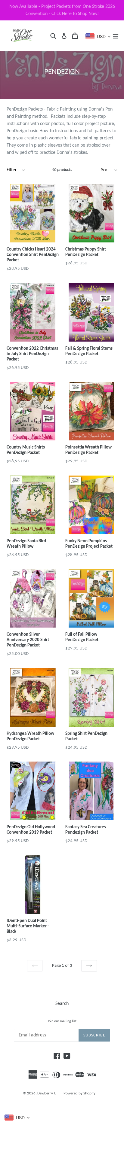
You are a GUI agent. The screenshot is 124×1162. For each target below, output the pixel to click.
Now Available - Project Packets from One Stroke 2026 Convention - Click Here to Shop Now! (62, 10)
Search (62, 1003)
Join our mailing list (62, 1021)
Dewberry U (46, 1093)
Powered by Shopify (79, 1093)
